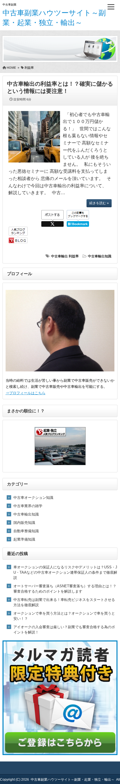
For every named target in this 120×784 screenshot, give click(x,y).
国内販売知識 (24, 523)
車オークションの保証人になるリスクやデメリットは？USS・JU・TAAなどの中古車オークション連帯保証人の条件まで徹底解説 (65, 572)
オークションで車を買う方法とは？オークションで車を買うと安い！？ (64, 616)
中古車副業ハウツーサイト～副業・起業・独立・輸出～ (72, 779)
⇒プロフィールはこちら (25, 393)
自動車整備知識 (26, 531)
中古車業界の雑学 (27, 506)
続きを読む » (99, 203)
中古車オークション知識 (33, 497)
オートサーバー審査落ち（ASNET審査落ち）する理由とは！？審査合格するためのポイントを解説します (64, 588)
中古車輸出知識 (99, 256)
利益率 (74, 256)
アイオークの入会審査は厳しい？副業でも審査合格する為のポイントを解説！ (64, 629)
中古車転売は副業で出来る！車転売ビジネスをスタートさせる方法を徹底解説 (64, 602)
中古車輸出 (59, 256)
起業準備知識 (24, 539)
